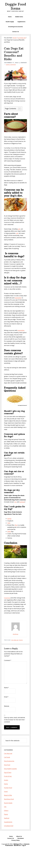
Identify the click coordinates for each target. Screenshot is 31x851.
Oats (8, 523)
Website (6, 706)
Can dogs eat (14, 640)
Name (6, 687)
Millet (9, 531)
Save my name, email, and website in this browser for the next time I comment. (14, 720)
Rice (16, 525)
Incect (6, 791)
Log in (24, 845)
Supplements (8, 822)
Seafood (6, 818)
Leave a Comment (11, 64)
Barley (9, 519)
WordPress (17, 845)
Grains (21, 640)
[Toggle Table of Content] (19, 108)
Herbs (6, 784)
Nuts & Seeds (8, 803)
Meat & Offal (8, 795)
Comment (7, 660)
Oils (5, 807)
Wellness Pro (17, 844)
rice (15, 502)
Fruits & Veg (8, 776)
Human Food (8, 788)
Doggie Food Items (15, 6)
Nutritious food (9, 799)
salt (19, 229)
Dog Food (7, 765)
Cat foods (7, 757)
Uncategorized (8, 826)
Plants (6, 814)
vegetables (18, 298)
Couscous (7, 598)
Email (6, 697)
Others (6, 810)
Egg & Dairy (7, 772)
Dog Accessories (9, 761)
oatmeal (22, 502)
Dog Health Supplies (10, 769)
